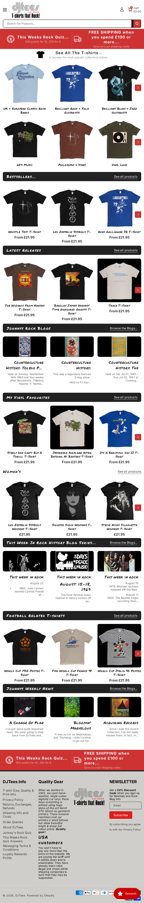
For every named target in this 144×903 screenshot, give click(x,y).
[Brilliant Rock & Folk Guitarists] (72, 82)
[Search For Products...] (137, 23)
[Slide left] (6, 88)
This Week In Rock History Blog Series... (51, 542)
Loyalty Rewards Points (15, 856)
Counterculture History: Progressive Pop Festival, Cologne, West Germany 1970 (72, 365)
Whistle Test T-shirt (24, 232)
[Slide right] (138, 88)
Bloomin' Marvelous (80, 725)
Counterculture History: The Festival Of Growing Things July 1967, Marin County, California (120, 365)
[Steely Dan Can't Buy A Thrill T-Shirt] (24, 427)
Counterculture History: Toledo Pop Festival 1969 (25, 365)
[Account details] (122, 9)
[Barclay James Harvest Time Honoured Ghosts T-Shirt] (72, 280)
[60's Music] (24, 138)
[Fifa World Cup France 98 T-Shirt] (72, 646)
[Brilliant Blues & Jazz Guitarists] (119, 82)
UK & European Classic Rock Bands (24, 111)
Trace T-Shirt (119, 306)
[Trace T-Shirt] (119, 280)
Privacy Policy (13, 800)
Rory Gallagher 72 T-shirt (119, 232)
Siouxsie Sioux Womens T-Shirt (72, 527)
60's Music (24, 165)
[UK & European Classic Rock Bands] (24, 82)
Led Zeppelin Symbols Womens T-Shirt (24, 527)
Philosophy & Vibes (72, 165)
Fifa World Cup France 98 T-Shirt (72, 673)
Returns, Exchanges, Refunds (17, 806)
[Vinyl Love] (119, 138)
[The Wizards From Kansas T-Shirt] (24, 280)
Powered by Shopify (40, 895)
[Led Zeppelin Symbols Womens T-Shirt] (24, 500)
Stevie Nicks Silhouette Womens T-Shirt (119, 527)
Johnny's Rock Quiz (17, 833)
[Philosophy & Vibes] (72, 138)
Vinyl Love (119, 165)
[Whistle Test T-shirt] (24, 207)
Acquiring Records (121, 722)
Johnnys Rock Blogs (29, 328)
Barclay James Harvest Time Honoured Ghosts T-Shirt (72, 309)
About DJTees (13, 827)
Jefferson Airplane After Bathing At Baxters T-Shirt (72, 455)
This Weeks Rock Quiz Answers (15, 839)
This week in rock (27, 576)
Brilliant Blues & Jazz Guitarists (119, 111)
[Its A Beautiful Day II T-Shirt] (119, 427)
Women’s (12, 471)
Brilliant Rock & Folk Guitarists (72, 111)
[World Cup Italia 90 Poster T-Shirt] (119, 646)
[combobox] (67, 23)
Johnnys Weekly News (30, 688)
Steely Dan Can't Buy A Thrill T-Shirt (24, 455)
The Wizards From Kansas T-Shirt (24, 308)
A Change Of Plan (26, 722)
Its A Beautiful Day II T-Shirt (119, 455)
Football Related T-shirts (36, 615)
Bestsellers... (21, 176)
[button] (7, 10)
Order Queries (13, 822)
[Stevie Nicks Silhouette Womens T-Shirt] (119, 500)
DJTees (20, 895)
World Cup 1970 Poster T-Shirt (24, 673)
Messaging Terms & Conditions (17, 847)
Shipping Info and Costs (15, 814)
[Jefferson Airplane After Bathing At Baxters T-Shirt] (72, 427)
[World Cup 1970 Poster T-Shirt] (24, 646)
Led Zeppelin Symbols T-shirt (72, 234)
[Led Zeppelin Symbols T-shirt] (72, 207)
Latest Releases (24, 250)
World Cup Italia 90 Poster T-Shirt (119, 673)
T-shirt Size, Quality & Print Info (18, 792)
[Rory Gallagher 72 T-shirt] (119, 207)
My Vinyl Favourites (28, 397)
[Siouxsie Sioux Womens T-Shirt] (72, 500)
